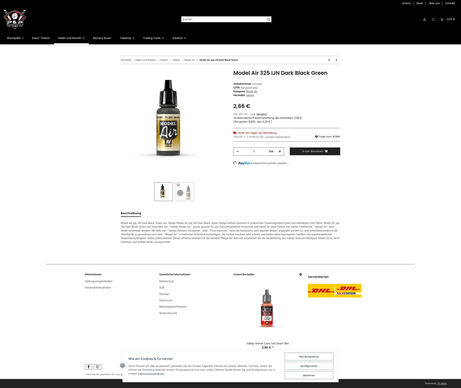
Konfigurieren (309, 365)
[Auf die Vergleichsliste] (211, 78)
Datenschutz (166, 281)
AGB (161, 287)
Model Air (251, 91)
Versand (261, 114)
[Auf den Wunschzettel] (220, 78)
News (420, 3)
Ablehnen (309, 375)
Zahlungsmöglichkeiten (98, 281)
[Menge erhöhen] (280, 151)
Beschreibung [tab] (131, 213)
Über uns (434, 3)
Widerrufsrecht (168, 313)
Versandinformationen (98, 287)
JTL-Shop (442, 383)
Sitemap (164, 294)
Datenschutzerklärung (151, 373)
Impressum (165, 300)
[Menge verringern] (237, 151)
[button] (424, 19)
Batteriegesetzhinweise (172, 306)
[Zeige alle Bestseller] (300, 274)
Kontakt (450, 3)
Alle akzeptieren (309, 356)
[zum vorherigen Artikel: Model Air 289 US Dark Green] (329, 60)
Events (406, 3)
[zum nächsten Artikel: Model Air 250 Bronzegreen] (336, 60)
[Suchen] (269, 19)
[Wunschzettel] (433, 19)
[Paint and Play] (15, 19)
